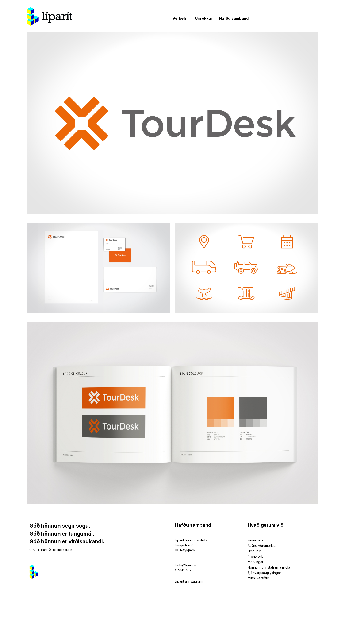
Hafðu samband (234, 18)
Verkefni (180, 18)
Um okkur (203, 18)
